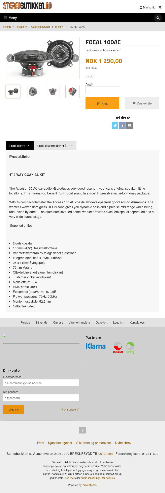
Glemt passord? (70, 409)
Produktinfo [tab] (17, 145)
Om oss (58, 322)
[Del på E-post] (129, 125)
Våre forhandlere (79, 322)
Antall (89, 84)
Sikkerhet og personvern (93, 442)
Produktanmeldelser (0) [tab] (52, 145)
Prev (14, 57)
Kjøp (104, 103)
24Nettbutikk (89, 485)
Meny (12, 17)
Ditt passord (10, 392)
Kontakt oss (137, 322)
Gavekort (101, 322)
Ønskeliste (144, 103)
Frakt (40, 442)
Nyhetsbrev (123, 442)
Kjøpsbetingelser (60, 442)
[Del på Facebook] (122, 125)
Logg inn (118, 322)
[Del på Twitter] (115, 125)
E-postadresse (12, 377)
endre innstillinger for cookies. (98, 478)
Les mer (70, 478)
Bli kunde (41, 322)
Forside (7, 26)
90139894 (105, 453)
